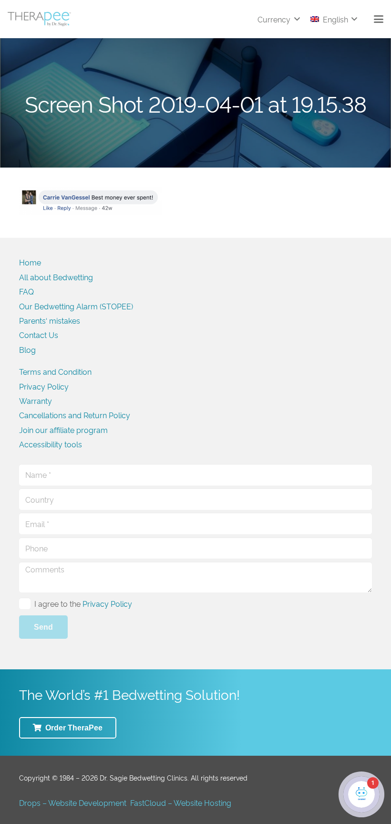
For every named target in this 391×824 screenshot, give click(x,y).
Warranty (35, 400)
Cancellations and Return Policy (74, 415)
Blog (27, 349)
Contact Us (38, 334)
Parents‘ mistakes (49, 320)
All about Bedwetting (56, 277)
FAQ (26, 291)
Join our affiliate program (63, 429)
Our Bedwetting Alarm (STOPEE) (76, 306)
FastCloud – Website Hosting (180, 802)
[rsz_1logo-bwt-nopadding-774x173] (39, 19)
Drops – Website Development (72, 802)
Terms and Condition (55, 371)
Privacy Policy (44, 386)
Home (30, 262)
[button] (278, 19)
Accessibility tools (50, 444)
